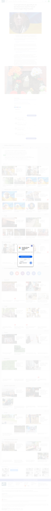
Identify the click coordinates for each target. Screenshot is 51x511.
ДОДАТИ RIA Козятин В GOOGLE (25, 256)
